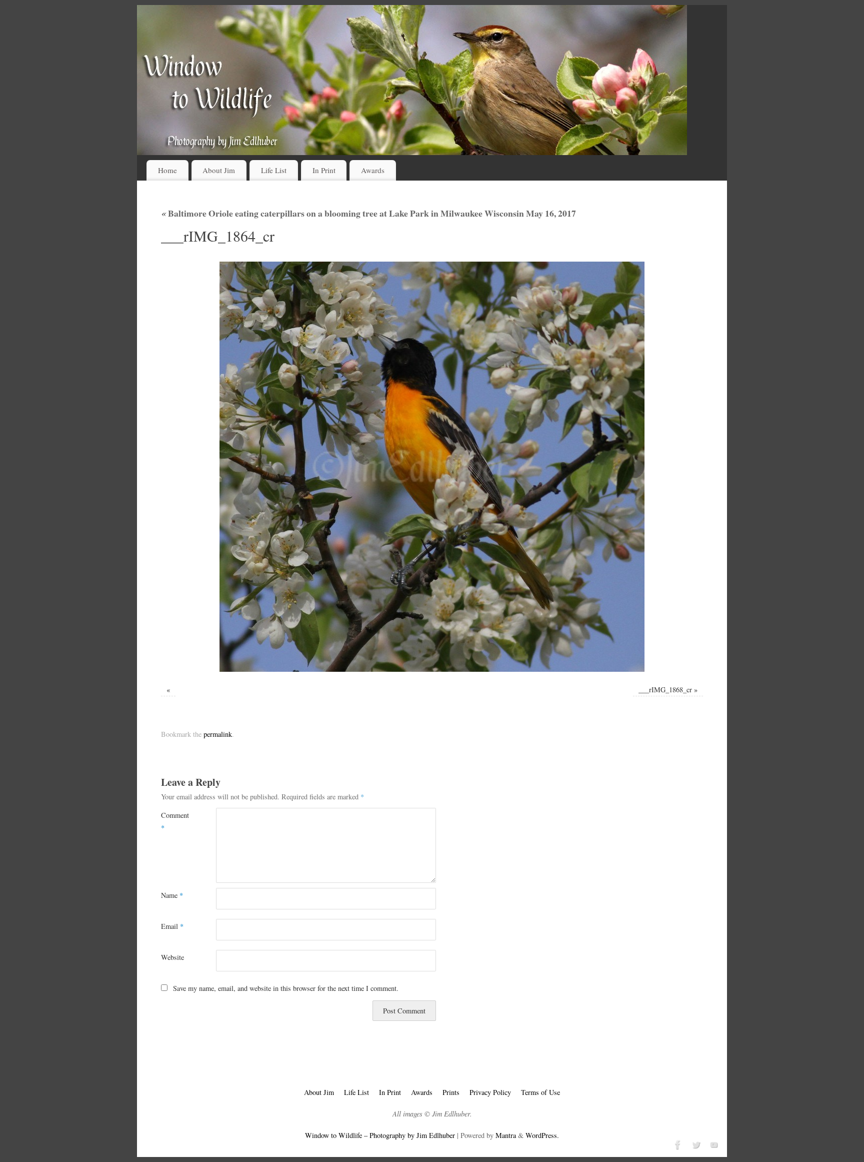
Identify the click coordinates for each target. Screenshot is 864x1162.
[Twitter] (695, 1143)
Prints (451, 1092)
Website (172, 957)
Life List (273, 170)
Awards (372, 170)
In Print (324, 170)
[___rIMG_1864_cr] (432, 467)
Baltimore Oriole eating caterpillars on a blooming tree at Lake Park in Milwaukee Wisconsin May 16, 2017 (368, 213)
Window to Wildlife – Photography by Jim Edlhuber (380, 1135)
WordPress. (542, 1135)
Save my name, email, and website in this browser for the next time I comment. (285, 988)
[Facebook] (677, 1143)
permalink (218, 734)
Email (172, 926)
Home (167, 170)
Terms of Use (540, 1092)
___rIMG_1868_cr (665, 689)
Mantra (506, 1135)
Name (172, 895)
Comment (174, 821)
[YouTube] (713, 1143)
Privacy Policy (490, 1092)
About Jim (218, 170)
